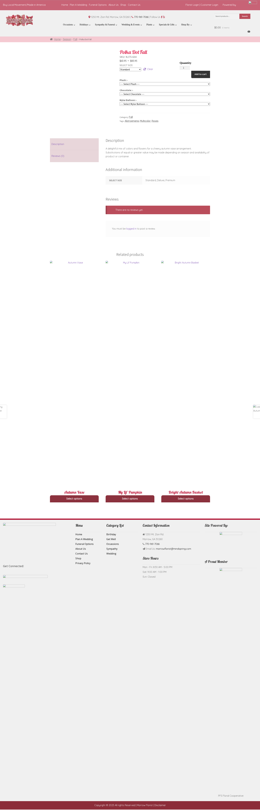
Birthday (111, 534)
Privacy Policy (82, 563)
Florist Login (192, 4)
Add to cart (201, 74)
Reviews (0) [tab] (57, 155)
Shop (123, 4)
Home (64, 4)
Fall (75, 39)
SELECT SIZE (126, 65)
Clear (150, 69)
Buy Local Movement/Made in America (24, 4)
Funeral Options (98, 4)
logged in (131, 228)
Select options (74, 498)
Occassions (112, 544)
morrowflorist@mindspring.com (173, 548)
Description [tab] (57, 144)
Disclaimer (160, 805)
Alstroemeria (132, 120)
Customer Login (209, 4)
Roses (155, 120)
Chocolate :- (126, 90)
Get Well (111, 539)
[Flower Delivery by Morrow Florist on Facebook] (27, 566)
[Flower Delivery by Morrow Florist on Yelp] (34, 566)
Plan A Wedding (78, 4)
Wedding (111, 553)
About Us (113, 4)
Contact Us (134, 4)
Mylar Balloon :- (128, 100)
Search (245, 16)
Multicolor (145, 120)
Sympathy (112, 548)
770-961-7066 (141, 16)
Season (67, 39)
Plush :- (124, 80)
